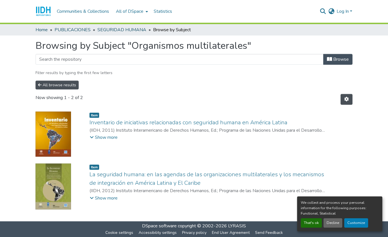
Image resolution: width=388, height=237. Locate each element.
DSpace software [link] (159, 226)
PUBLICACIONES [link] (73, 30)
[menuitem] (131, 11)
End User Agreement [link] (231, 232)
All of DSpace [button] (129, 11)
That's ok (311, 222)
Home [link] (42, 30)
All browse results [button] (58, 85)
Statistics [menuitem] (163, 11)
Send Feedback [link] (269, 232)
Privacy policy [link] (194, 232)
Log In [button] (343, 11)
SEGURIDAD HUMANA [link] (121, 30)
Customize (356, 222)
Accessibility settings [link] (158, 232)
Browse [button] (340, 59)
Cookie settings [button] (119, 232)
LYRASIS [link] (237, 226)
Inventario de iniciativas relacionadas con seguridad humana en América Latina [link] (188, 122)
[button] (43, 11)
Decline (333, 222)
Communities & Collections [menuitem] (83, 11)
